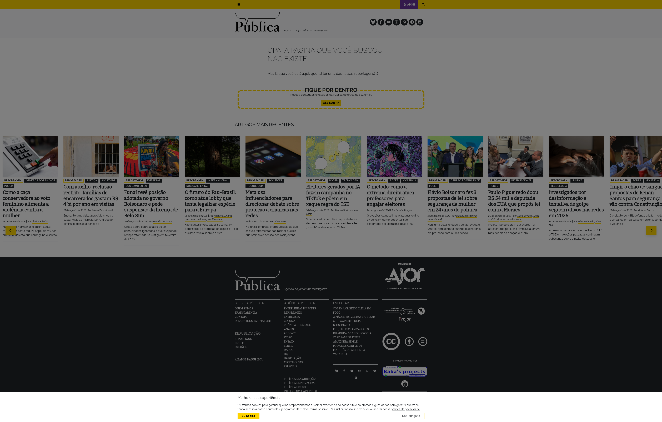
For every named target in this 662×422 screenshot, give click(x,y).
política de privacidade (405, 409)
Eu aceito (248, 416)
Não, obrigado (411, 416)
